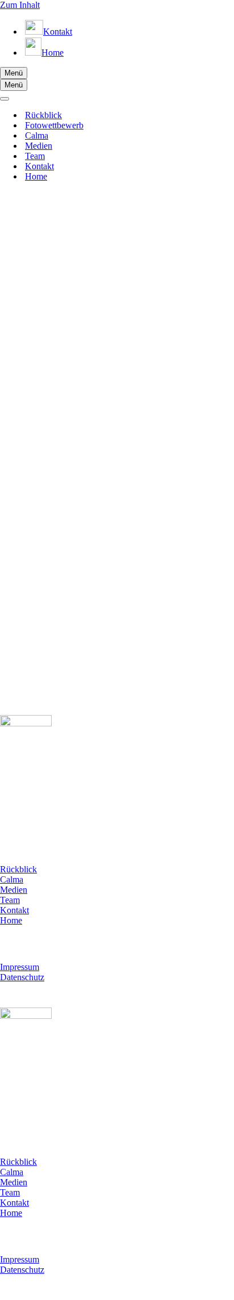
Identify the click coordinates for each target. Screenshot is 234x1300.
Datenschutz (22, 977)
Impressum (19, 967)
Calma (36, 135)
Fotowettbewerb (54, 125)
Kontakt (39, 166)
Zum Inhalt (20, 5)
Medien (38, 146)
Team (35, 156)
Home (36, 176)
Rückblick (43, 115)
